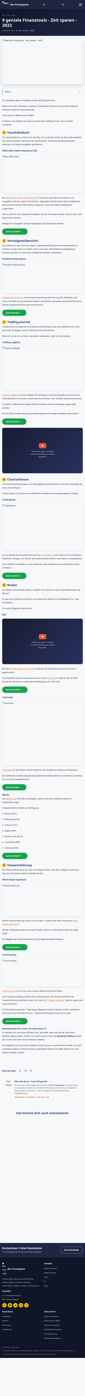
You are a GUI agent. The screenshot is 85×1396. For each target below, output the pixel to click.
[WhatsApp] (4, 1305)
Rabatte (5, 1321)
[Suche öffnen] (63, 4)
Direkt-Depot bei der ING (22, 668)
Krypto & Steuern (50, 1268)
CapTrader (7, 769)
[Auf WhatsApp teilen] (20, 1071)
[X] (21, 1305)
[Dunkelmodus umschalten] (44, 4)
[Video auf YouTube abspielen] (42, 446)
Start (4, 15)
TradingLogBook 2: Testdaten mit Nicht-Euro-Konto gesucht (20, 1150)
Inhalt (8, 92)
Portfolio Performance (12, 297)
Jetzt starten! (12, 312)
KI (45, 1281)
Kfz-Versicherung (50, 1334)
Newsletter (30, 1097)
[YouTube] (10, 1305)
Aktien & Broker (50, 1273)
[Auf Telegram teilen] (25, 1071)
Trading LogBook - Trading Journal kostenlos (18, 1213)
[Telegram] (15, 1305)
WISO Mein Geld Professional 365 (22, 197)
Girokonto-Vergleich (52, 1325)
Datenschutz (7, 1329)
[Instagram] (26, 1305)
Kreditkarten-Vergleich (53, 1329)
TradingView (47, 555)
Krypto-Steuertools (51, 1316)
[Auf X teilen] (31, 1071)
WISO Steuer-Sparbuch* (54, 1000)
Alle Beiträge (19, 1097)
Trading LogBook (10, 394)
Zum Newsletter (71, 1250)
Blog (8, 15)
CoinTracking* (9, 991)
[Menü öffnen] (80, 5)
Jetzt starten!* (13, 231)
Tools (13, 15)
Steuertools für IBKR (52, 1321)
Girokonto (52, 678)
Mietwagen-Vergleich (52, 1338)
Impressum (6, 1325)
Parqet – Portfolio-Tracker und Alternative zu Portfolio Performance (61, 1151)
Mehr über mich (42, 1097)
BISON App (11, 798)
